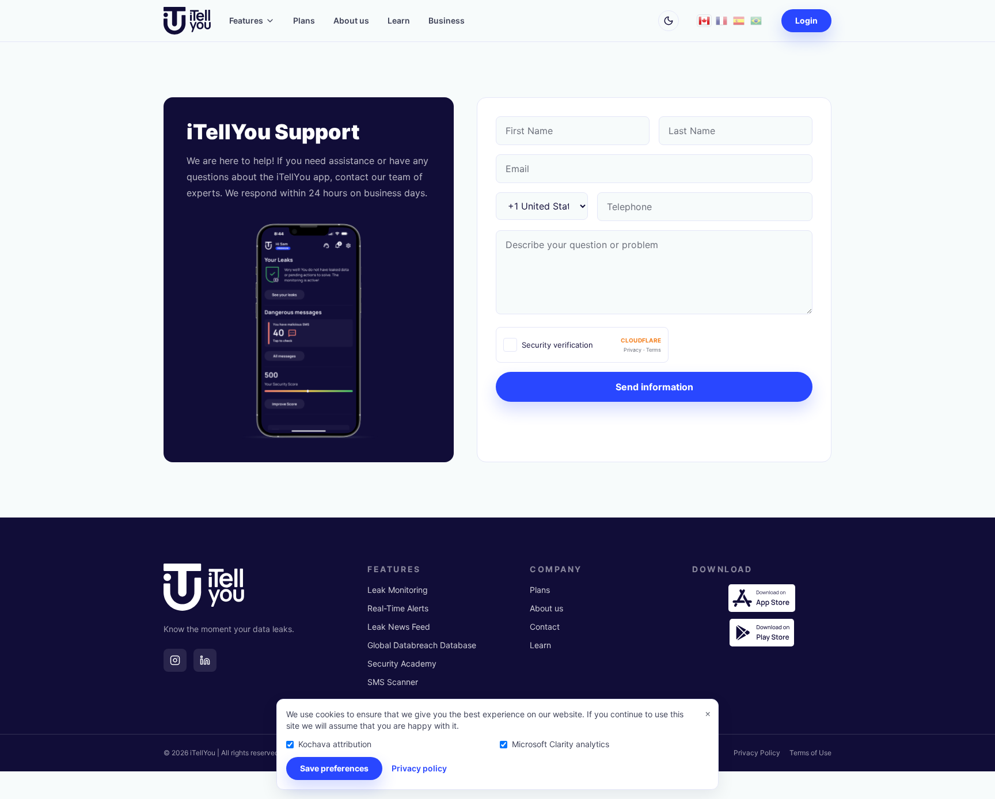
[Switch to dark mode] (668, 20)
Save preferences (334, 768)
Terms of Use (810, 752)
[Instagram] (175, 660)
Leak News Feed (398, 626)
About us (351, 20)
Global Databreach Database (421, 645)
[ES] (739, 20)
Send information (654, 387)
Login (806, 20)
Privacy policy (419, 768)
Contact (545, 626)
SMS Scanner (392, 682)
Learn (399, 20)
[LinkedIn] (205, 660)
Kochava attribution (334, 744)
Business (446, 20)
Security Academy (401, 663)
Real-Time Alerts (397, 608)
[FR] (721, 20)
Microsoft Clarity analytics (560, 744)
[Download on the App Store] (761, 598)
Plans (304, 20)
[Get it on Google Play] (762, 632)
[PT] (756, 20)
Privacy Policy (757, 752)
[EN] (704, 20)
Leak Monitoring (397, 590)
